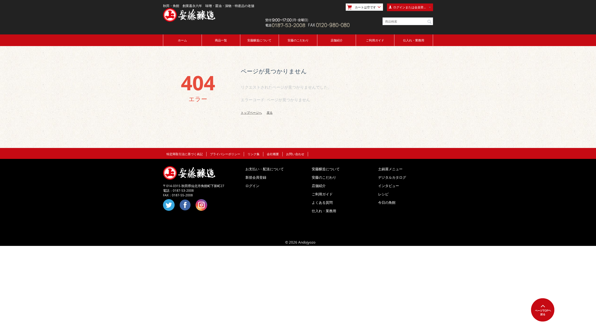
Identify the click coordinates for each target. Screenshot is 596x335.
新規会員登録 (255, 177)
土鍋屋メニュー (390, 169)
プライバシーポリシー (225, 154)
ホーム (182, 40)
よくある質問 (322, 202)
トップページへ (251, 113)
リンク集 (253, 154)
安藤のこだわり (298, 40)
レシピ (383, 194)
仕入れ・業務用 (413, 40)
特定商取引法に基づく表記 (184, 154)
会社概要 (273, 154)
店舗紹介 (337, 40)
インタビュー (388, 185)
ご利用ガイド (375, 40)
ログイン (252, 185)
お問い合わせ (295, 154)
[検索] (429, 22)
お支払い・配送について (264, 169)
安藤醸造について (259, 40)
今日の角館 (387, 202)
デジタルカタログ (392, 177)
